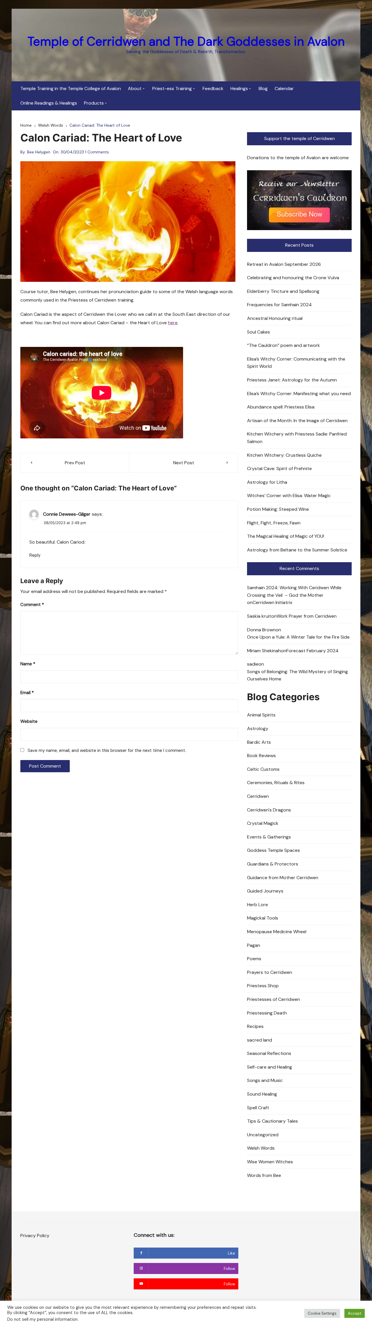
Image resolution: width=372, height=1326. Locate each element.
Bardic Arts (259, 742)
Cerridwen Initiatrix (272, 602)
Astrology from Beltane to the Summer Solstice (297, 550)
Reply (34, 555)
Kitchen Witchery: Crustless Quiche (284, 455)
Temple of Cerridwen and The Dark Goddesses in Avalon (186, 41)
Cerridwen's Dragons (269, 810)
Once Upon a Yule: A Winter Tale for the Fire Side (298, 637)
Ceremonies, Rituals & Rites (276, 783)
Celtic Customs (263, 769)
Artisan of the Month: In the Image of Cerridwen (297, 420)
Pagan (253, 945)
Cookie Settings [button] (322, 1313)
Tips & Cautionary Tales (272, 1121)
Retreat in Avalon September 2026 (284, 264)
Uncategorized (262, 1135)
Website (28, 721)
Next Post (183, 463)
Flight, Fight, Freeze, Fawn (274, 523)
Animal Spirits (261, 715)
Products (94, 103)
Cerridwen (258, 796)
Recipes (255, 1026)
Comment (32, 605)
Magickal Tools (262, 918)
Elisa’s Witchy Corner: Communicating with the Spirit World (296, 363)
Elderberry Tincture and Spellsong (283, 291)
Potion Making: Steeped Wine (278, 509)
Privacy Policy (34, 1235)
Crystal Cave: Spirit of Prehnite (279, 468)
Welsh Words (261, 1148)
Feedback (213, 88)
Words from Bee (264, 1175)
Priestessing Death (267, 1013)
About (135, 88)
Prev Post (75, 463)
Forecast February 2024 (312, 651)
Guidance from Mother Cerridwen (282, 878)
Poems (254, 959)
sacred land (259, 1040)
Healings (239, 88)
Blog (263, 88)
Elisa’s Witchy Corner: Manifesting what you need (299, 393)
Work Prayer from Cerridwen (307, 616)
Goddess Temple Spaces (273, 850)
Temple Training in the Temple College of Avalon (70, 88)
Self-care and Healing (269, 1067)
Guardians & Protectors (272, 864)
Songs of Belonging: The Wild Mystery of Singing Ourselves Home (297, 675)
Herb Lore (257, 905)
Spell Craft (258, 1108)
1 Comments (97, 152)
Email (27, 693)
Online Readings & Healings (48, 103)
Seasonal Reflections (269, 1053)
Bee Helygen (38, 152)
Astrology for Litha (267, 482)
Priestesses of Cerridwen (273, 999)
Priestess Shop (263, 986)
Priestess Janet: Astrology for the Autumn (292, 380)
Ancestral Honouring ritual (275, 318)
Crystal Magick (262, 823)
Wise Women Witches (270, 1162)
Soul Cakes (258, 332)
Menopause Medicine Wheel (276, 932)
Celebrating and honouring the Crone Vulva (293, 278)
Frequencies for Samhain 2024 (279, 305)
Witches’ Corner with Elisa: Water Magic (289, 495)
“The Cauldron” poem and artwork (283, 345)
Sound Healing (262, 1094)
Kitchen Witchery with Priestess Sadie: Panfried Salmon (297, 438)
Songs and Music (265, 1080)
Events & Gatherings (269, 837)
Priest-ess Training (172, 88)
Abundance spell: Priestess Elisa (280, 407)
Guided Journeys (265, 891)
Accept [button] (354, 1313)
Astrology (257, 728)
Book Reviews (261, 755)
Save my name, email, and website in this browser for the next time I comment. (107, 750)
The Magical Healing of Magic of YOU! (285, 536)
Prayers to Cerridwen (269, 972)
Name (27, 664)
